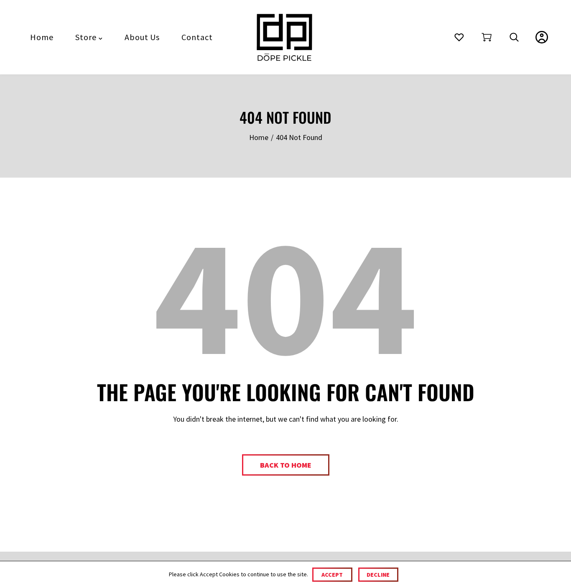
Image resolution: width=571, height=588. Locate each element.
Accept (332, 574)
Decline (378, 574)
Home (258, 137)
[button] (486, 37)
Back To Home (285, 465)
